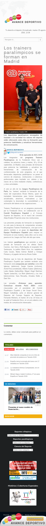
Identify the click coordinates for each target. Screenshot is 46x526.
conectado (24, 332)
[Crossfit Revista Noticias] (23, 474)
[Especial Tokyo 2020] (23, 469)
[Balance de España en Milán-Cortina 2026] (38, 398)
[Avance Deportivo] (23, 19)
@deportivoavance (16, 152)
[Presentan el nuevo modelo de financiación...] (38, 394)
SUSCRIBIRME (35, 518)
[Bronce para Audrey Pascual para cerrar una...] (38, 403)
